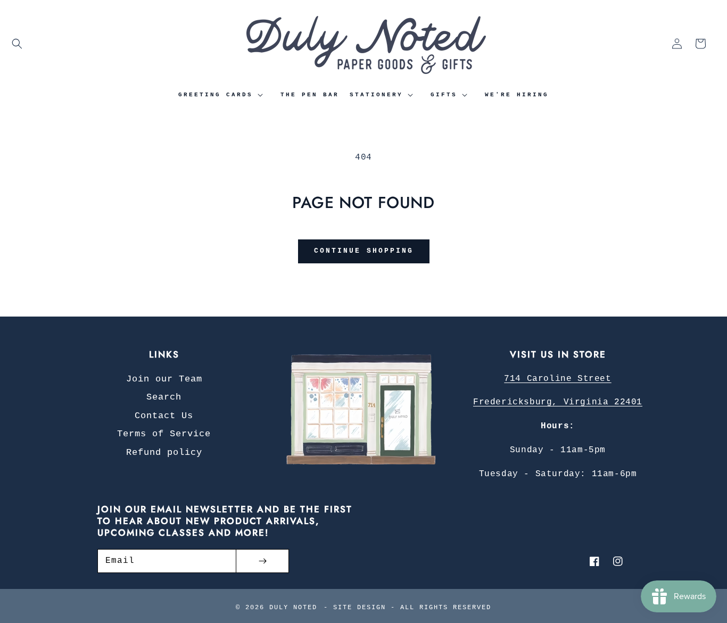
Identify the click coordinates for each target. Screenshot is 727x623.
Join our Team (164, 379)
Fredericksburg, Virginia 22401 (557, 402)
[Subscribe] (262, 561)
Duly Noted (293, 607)
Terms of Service (164, 434)
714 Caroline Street (557, 379)
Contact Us (164, 416)
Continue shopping (364, 251)
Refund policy (164, 452)
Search (163, 397)
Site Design (359, 607)
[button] (17, 43)
